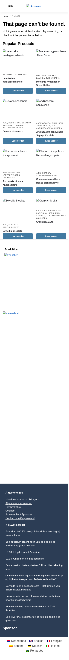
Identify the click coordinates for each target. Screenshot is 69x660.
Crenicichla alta (44, 222)
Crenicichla (55, 211)
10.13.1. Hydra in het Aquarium (22, 552)
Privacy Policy (13, 506)
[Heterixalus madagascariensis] (18, 60)
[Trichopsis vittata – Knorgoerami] (18, 159)
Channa (46, 173)
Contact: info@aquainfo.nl (19, 518)
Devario (26, 123)
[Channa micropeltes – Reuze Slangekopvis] (51, 159)
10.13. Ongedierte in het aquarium (24, 558)
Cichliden (57, 123)
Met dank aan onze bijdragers (22, 499)
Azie (5, 123)
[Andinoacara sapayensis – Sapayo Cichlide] (51, 109)
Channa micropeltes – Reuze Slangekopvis (48, 181)
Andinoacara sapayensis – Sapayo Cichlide (50, 134)
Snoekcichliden (45, 213)
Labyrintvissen (11, 175)
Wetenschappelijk (13, 128)
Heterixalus (10, 74)
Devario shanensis (13, 131)
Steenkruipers (11, 227)
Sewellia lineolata (12, 231)
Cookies (10, 510)
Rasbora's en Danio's (14, 125)
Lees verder (18, 90)
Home (5, 16)
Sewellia (13, 225)
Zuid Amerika (53, 78)
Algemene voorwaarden (18, 503)
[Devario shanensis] (18, 109)
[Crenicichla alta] (51, 203)
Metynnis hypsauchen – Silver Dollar (49, 83)
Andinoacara (43, 123)
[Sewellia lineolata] (18, 210)
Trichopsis (9, 178)
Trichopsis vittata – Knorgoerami (13, 183)
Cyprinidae (14, 123)
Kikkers (22, 74)
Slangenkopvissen (47, 175)
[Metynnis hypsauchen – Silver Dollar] (51, 60)
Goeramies (14, 173)
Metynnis (41, 75)
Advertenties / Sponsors (18, 514)
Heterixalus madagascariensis (12, 80)
